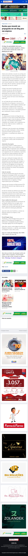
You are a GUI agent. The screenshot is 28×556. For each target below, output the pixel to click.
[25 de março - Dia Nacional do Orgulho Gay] (20, 283)
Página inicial (4, 23)
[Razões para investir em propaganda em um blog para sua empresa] (7, 283)
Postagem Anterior (5, 330)
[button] (1, 2)
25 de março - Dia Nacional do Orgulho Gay (20, 289)
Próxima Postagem (23, 330)
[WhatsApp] (12, 271)
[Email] (14, 271)
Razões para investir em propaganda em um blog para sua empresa (7, 289)
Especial (10, 23)
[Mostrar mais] (17, 271)
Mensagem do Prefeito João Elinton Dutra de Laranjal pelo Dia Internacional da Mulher (7, 304)
